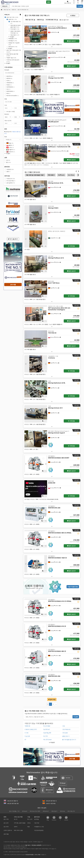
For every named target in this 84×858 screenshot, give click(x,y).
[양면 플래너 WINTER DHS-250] (35, 513)
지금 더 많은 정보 (73, 587)
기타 (63, 726)
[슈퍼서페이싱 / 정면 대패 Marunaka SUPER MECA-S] (35, 34)
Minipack (24, 811)
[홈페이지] (1, 9)
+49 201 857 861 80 (13, 803)
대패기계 (12, 19)
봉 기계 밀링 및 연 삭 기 (69, 739)
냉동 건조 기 (65, 736)
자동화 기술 (11, 57)
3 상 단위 (27, 736)
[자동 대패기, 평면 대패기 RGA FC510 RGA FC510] (35, 59)
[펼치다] (52, 46)
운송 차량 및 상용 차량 (12, 55)
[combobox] (13, 139)
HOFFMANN (10, 87)
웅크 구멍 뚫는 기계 (14, 811)
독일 (10, 143)
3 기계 (26, 733)
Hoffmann (61, 175)
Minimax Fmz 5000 (35, 811)
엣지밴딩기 (12, 40)
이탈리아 (11, 149)
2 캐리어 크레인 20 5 (31, 729)
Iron (8, 89)
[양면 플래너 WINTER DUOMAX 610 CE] (35, 632)
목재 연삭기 (12, 46)
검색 (80, 6)
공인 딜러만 (10, 183)
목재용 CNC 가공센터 (14, 43)
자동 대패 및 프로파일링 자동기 (15, 26)
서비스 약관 (37, 854)
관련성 (73, 15)
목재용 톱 (12, 38)
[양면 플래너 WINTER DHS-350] (35, 682)
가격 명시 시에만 (10, 111)
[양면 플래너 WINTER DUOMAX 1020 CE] (35, 563)
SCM (8, 80)
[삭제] (34, 20)
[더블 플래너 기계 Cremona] (35, 363)
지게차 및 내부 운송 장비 (12, 60)
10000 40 (27, 726)
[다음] (45, 34)
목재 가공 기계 (12, 17)
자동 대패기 (14, 35)
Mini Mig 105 (71, 811)
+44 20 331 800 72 (12, 801)
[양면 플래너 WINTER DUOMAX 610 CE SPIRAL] (35, 607)
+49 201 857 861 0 (51, 801)
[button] (82, 2)
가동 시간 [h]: (7, 120)
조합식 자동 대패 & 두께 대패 (15, 32)
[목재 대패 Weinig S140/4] (35, 213)
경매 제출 (72, 110)
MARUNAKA (10, 91)
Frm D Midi (46, 726)
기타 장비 (65, 733)
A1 (25, 739)
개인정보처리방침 (29, 854)
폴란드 (11, 145)
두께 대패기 (14, 29)
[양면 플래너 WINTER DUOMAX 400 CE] (35, 657)
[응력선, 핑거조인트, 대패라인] (35, 238)
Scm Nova (71, 175)
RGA (8, 93)
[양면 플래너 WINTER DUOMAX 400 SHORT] (35, 463)
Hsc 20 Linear (47, 739)
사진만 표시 (10, 178)
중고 (8, 162)
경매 (8, 171)
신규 (8, 160)
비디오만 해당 (10, 180)
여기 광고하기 (13, 239)
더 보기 (52, 742)
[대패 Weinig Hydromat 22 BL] (35, 388)
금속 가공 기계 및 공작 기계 (13, 51)
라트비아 (11, 151)
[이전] (25, 34)
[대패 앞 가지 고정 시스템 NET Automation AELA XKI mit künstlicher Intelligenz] (35, 313)
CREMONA (10, 82)
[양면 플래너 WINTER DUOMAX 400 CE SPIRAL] (35, 538)
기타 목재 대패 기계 (15, 22)
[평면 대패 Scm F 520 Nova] (35, 289)
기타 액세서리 (66, 729)
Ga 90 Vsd (46, 729)
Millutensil (46, 811)
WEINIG (9, 78)
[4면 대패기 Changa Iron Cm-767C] (35, 84)
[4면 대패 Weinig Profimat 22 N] (35, 263)
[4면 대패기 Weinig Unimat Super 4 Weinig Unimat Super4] (35, 438)
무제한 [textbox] (8, 139)
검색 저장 (52, 699)
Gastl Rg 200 (47, 733)
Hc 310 (45, 736)
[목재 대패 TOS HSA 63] (35, 338)
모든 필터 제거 (65, 20)
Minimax (62, 811)
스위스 (11, 147)
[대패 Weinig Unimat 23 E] (35, 413)
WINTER (9, 76)
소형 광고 (10, 169)
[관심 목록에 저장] (78, 28)
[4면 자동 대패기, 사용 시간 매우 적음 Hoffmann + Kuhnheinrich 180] (35, 152)
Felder (8, 85)
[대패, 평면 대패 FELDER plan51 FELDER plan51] (35, 127)
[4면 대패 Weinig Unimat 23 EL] (35, 189)
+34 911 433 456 (50, 803)
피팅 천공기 (54, 811)
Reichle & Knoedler (12, 95)
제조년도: (6, 114)
